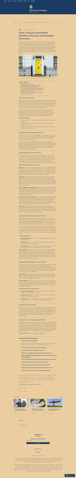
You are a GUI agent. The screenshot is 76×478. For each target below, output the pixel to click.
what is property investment (49, 379)
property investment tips (42, 375)
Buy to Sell (48, 22)
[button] (60, 22)
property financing (40, 379)
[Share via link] (26, 387)
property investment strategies (25, 377)
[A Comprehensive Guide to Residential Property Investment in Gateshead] (54, 403)
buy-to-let (33, 377)
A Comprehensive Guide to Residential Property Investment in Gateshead (54, 410)
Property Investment (41, 22)
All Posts (15, 22)
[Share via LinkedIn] (24, 387)
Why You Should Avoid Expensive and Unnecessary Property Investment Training (21, 410)
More (57, 22)
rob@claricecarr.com (38, 448)
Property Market (33, 22)
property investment (23, 375)
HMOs (21, 379)
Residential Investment (37, 384)
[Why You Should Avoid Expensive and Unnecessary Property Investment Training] (21, 403)
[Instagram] (39, 452)
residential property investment (48, 377)
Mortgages (26, 22)
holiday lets (31, 381)
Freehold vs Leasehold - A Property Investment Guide (38, 410)
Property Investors (30, 384)
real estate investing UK (24, 381)
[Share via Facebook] (19, 387)
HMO (53, 22)
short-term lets (32, 379)
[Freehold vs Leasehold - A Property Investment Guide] (38, 403)
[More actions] (56, 29)
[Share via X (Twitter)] (21, 387)
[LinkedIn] (38, 452)
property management (32, 375)
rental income (39, 377)
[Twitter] (36, 452)
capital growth (25, 379)
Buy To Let (20, 22)
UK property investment (52, 375)
